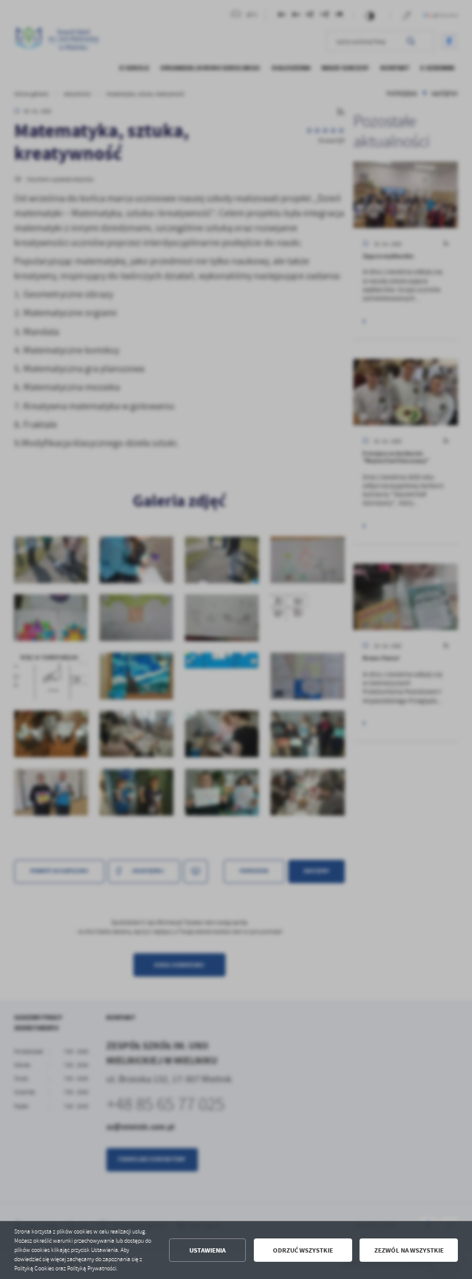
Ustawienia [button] (207, 1250)
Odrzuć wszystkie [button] (303, 1250)
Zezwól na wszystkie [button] (409, 1250)
